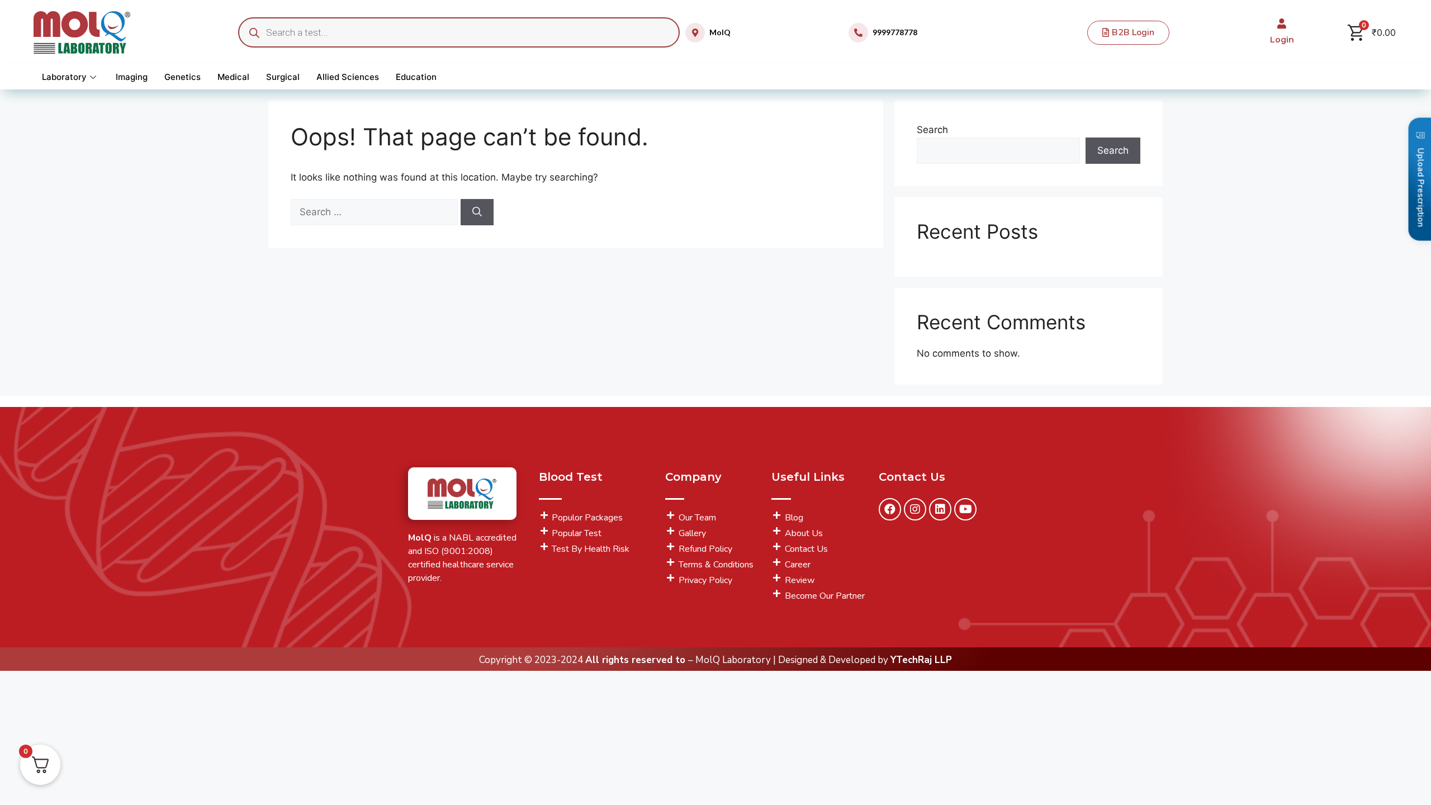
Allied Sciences (347, 77)
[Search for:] (376, 211)
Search (932, 129)
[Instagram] (915, 509)
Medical (233, 77)
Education (416, 77)
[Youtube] (965, 509)
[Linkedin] (940, 509)
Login (1282, 40)
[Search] (477, 212)
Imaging (132, 77)
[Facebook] (890, 509)
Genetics (182, 77)
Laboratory (64, 77)
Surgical (283, 77)
